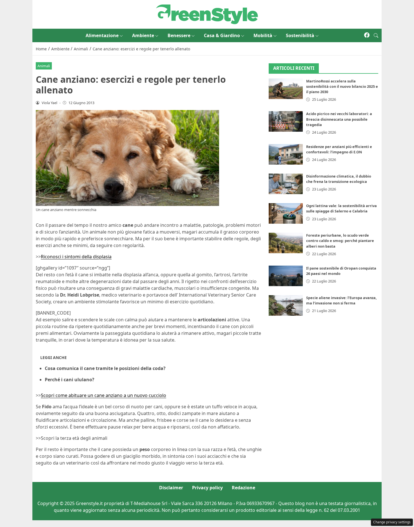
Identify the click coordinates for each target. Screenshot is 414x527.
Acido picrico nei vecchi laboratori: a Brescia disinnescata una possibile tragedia (339, 119)
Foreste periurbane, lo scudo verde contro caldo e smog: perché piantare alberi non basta (340, 240)
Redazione (243, 488)
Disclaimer (171, 488)
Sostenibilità (300, 35)
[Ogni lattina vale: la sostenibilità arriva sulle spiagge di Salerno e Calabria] (286, 213)
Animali (43, 65)
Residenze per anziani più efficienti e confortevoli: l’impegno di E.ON (339, 149)
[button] (376, 35)
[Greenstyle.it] (207, 14)
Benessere (179, 35)
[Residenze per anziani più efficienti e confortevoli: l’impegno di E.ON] (286, 154)
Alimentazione (102, 35)
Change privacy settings (392, 522)
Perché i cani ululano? (69, 379)
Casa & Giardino (222, 35)
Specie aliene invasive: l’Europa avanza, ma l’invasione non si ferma (341, 300)
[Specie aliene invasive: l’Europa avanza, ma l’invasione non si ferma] (286, 305)
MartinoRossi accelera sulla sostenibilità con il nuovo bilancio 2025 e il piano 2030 (342, 86)
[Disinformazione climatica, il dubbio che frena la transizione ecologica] (286, 184)
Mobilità (262, 35)
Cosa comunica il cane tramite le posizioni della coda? (105, 368)
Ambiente (143, 35)
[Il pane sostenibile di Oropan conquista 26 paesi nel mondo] (286, 276)
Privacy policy (207, 488)
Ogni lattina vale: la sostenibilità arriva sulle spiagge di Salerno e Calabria (341, 208)
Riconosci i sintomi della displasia (76, 257)
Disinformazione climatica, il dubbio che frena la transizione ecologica (338, 179)
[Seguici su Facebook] (367, 35)
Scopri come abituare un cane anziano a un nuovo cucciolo (103, 395)
